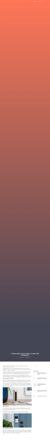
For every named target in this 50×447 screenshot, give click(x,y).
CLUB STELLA (39, 1)
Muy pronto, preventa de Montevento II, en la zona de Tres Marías (42, 373)
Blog (43, 1)
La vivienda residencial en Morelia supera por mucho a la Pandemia (41, 384)
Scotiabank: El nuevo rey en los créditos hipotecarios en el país (42, 391)
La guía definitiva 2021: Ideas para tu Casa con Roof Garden (41, 378)
